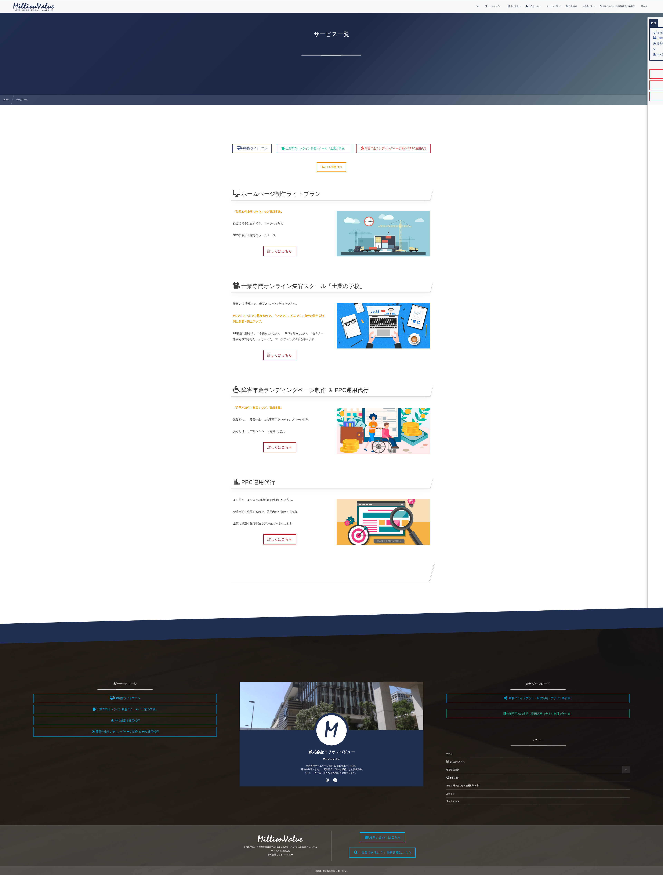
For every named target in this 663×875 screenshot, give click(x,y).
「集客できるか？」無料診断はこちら (384, 852)
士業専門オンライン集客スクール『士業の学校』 (316, 148)
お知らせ (450, 793)
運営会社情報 (452, 769)
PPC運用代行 (333, 167)
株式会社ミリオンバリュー (331, 752)
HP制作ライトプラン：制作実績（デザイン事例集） (540, 698)
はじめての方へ (457, 762)
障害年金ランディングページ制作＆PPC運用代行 (395, 148)
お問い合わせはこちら (385, 837)
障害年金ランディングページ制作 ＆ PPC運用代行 (127, 731)
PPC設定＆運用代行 (127, 720)
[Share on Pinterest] (335, 780)
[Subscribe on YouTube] (327, 780)
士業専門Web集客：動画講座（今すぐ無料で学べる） (539, 713)
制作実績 (454, 778)
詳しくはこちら (279, 251)
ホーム (449, 754)
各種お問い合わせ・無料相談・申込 (463, 785)
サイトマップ (452, 801)
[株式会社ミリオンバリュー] (34, 6)
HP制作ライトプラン (254, 148)
